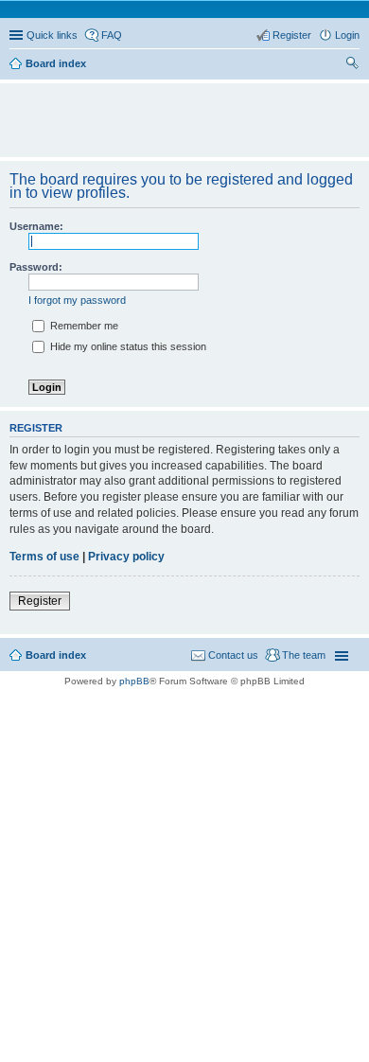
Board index (56, 655)
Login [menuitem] (347, 35)
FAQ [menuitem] (111, 35)
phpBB (134, 681)
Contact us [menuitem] (233, 655)
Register (40, 601)
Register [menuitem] (291, 35)
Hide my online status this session (126, 346)
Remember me (82, 325)
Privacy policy (126, 556)
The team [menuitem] (303, 655)
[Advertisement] (189, 111)
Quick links (52, 35)
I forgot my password (77, 300)
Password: (35, 267)
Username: (36, 226)
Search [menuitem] (352, 65)
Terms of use (44, 556)
